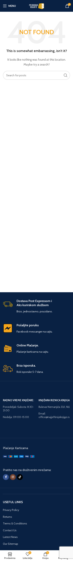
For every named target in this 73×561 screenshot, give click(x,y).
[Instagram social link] (13, 477)
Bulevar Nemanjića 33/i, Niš (54, 407)
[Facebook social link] (6, 477)
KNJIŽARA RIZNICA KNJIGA (54, 400)
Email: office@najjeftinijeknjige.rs (54, 415)
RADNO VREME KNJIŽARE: (18, 400)
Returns (7, 517)
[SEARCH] (65, 75)
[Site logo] (36, 5)
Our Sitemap (10, 544)
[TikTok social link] (20, 477)
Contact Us (10, 530)
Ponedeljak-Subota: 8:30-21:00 (18, 408)
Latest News (10, 537)
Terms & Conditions (15, 523)
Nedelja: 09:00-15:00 (16, 417)
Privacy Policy (11, 510)
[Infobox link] (36, 306)
